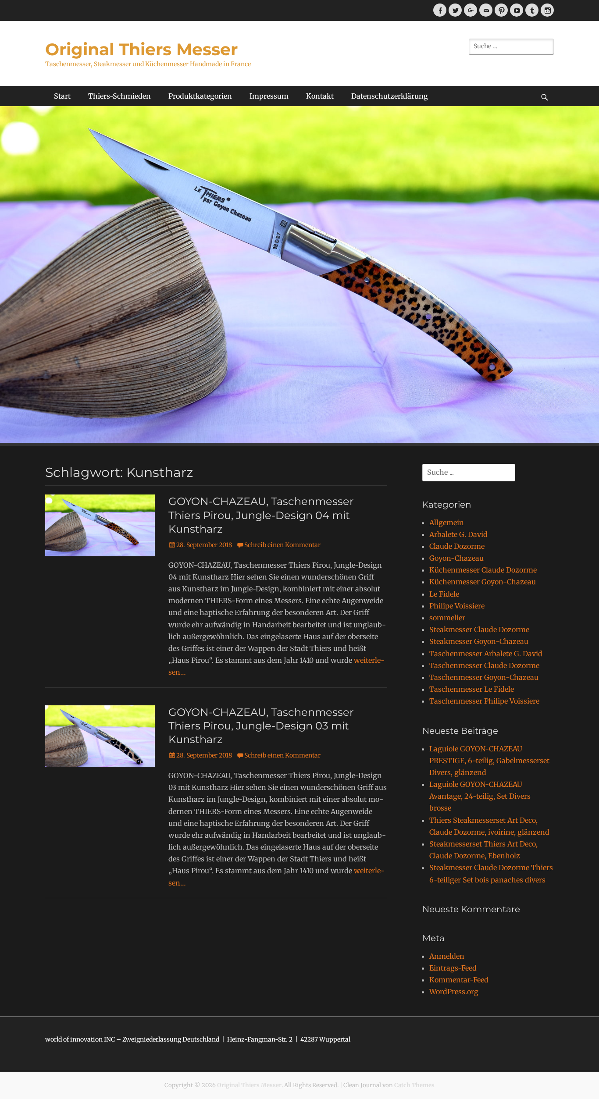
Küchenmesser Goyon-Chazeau (482, 581)
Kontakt (320, 96)
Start (62, 96)
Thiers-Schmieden (119, 96)
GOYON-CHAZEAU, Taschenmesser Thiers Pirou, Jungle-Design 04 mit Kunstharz (261, 515)
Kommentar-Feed (458, 979)
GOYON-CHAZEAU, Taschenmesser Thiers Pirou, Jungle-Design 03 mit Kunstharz (261, 726)
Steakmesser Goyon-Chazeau (478, 641)
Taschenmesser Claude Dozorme (484, 665)
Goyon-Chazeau (456, 558)
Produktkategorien (200, 96)
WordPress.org (453, 991)
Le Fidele (444, 594)
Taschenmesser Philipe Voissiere (484, 701)
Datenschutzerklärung (389, 96)
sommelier (447, 617)
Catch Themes (414, 1085)
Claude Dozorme (457, 546)
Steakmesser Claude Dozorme (479, 629)
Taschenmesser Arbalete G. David (485, 653)
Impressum (269, 96)
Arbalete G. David (458, 534)
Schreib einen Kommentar (282, 545)
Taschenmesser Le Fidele (471, 689)
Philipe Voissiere (457, 605)
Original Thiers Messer (141, 49)
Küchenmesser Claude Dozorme (483, 570)
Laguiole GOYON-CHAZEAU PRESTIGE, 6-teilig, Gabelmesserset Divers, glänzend (489, 760)
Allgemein (446, 522)
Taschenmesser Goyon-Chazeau (483, 677)
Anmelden (446, 956)
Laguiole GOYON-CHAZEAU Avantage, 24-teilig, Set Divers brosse (480, 796)
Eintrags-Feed (453, 968)
